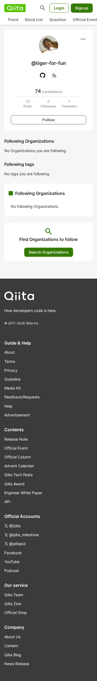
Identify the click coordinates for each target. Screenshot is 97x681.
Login (59, 8)
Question (57, 19)
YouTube (11, 561)
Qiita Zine (12, 603)
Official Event (16, 448)
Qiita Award (14, 484)
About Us (12, 636)
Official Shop (15, 612)
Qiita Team (13, 594)
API (7, 501)
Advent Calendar (19, 466)
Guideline (12, 379)
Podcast (11, 570)
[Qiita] (15, 8)
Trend (13, 19)
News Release (16, 663)
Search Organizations (49, 252)
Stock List (34, 19)
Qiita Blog (12, 654)
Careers (11, 645)
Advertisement (17, 415)
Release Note (16, 439)
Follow (48, 120)
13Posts (27, 103)
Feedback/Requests (22, 397)
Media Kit (12, 388)
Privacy (11, 370)
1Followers (69, 103)
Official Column (17, 457)
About (9, 352)
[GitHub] (42, 75)
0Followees (48, 103)
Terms (9, 361)
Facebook (13, 552)
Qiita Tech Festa (18, 474)
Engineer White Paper (23, 492)
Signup (81, 8)
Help (8, 406)
